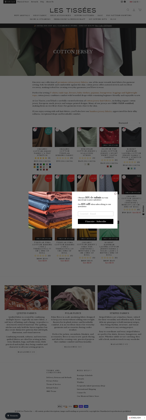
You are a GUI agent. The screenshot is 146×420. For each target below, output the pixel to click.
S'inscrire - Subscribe (95, 221)
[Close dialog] (115, 193)
